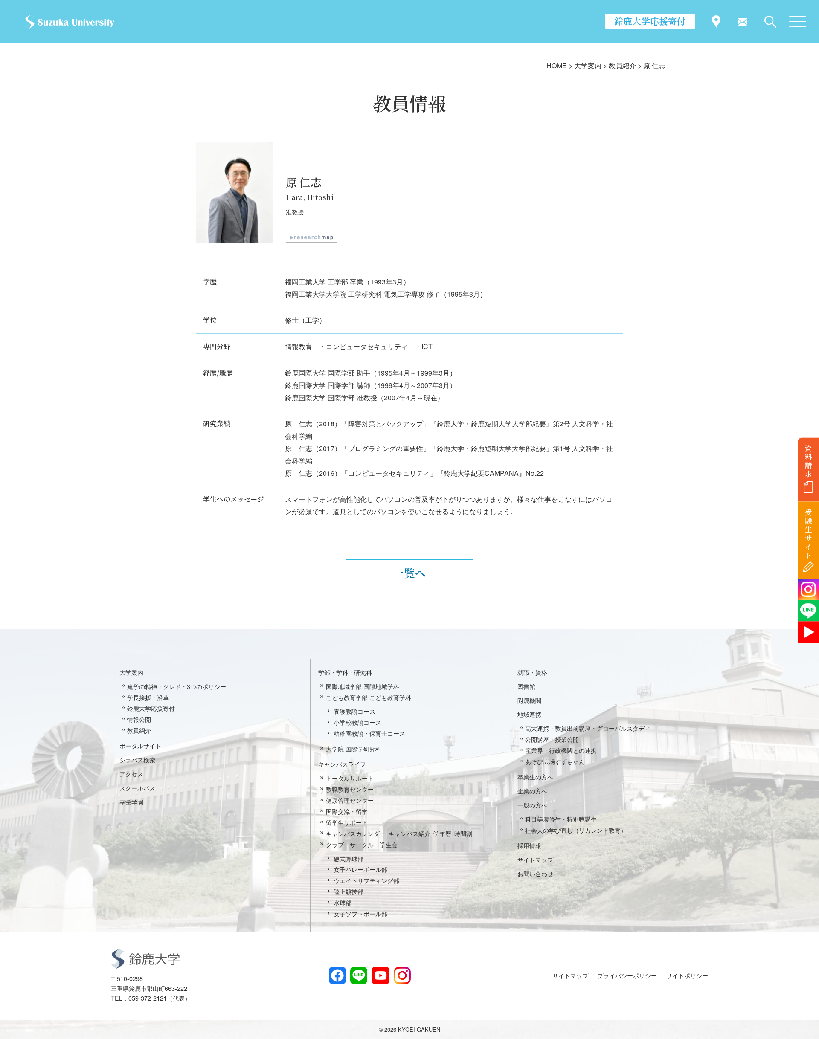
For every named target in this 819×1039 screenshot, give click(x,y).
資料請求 (808, 461)
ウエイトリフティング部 (366, 880)
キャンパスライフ (342, 763)
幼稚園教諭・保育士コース (369, 733)
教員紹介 (139, 730)
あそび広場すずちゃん (555, 761)
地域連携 (529, 713)
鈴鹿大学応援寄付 (650, 20)
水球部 (342, 902)
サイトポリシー (687, 975)
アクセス (131, 773)
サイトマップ (535, 859)
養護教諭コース (354, 710)
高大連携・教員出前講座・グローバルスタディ (588, 728)
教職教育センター (350, 788)
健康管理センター (350, 800)
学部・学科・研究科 (345, 672)
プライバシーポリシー (627, 975)
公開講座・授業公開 (552, 739)
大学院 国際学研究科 (353, 748)
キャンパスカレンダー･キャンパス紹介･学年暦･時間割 (399, 833)
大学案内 (131, 672)
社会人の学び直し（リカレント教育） (576, 829)
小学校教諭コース (357, 722)
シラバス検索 (137, 759)
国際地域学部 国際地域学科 (362, 686)
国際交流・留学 (347, 811)
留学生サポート (347, 822)
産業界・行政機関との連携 (561, 750)
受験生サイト (808, 534)
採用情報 (529, 845)
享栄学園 (131, 801)
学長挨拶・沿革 (148, 697)
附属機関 (529, 700)
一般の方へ (532, 804)
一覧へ (409, 572)
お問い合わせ (535, 873)
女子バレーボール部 (360, 869)
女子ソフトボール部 (360, 913)
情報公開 (139, 719)
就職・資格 (532, 672)
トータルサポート (350, 777)
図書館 (526, 686)
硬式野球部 (348, 858)
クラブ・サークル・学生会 (362, 844)
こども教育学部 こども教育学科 (368, 697)
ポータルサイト (140, 745)
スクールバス (137, 787)
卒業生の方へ (535, 776)
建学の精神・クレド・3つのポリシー (176, 686)
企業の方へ (532, 790)
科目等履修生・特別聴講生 (561, 818)
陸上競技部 (348, 891)
